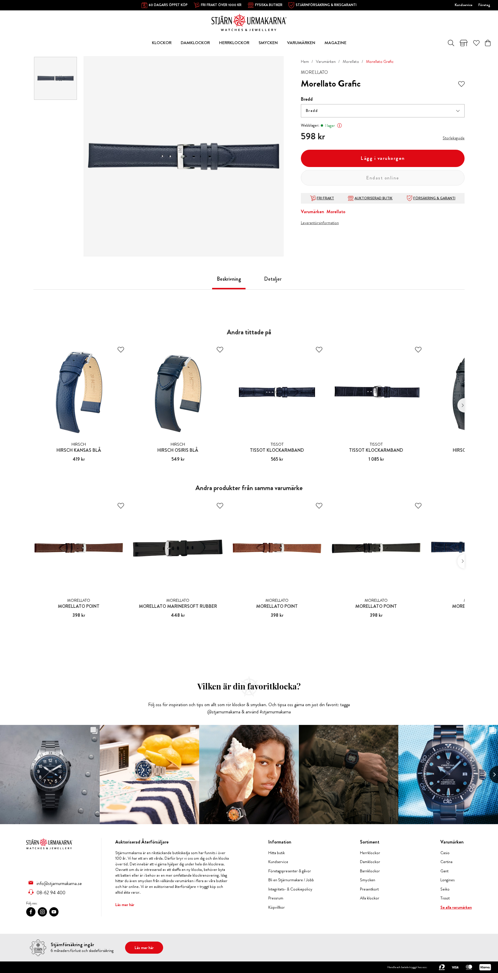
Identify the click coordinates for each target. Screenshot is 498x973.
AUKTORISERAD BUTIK (373, 198)
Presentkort (369, 889)
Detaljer (273, 279)
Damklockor (370, 862)
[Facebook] (30, 911)
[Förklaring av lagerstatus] (339, 125)
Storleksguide (454, 138)
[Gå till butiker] (464, 43)
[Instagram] (42, 911)
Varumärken (326, 61)
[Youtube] (54, 911)
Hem (305, 61)
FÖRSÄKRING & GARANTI (434, 198)
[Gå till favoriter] (476, 43)
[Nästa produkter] (461, 405)
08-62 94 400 (51, 892)
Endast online (382, 178)
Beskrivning (229, 279)
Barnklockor (370, 871)
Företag (484, 5)
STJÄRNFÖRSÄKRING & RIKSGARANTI (326, 5)
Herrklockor (370, 853)
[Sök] (451, 43)
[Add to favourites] (461, 83)
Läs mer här (124, 905)
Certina (446, 862)
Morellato (351, 61)
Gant (444, 871)
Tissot (445, 898)
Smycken (367, 880)
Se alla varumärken (456, 907)
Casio (445, 853)
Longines (447, 880)
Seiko (445, 889)
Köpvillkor (276, 907)
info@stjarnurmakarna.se (59, 883)
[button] (383, 110)
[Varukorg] (488, 43)
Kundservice (463, 5)
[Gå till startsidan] (249, 21)
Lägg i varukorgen (383, 158)
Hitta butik (276, 853)
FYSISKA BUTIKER (268, 5)
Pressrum (275, 898)
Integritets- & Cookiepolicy (290, 889)
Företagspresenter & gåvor (289, 871)
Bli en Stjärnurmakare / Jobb (291, 880)
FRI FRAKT (325, 198)
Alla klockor (369, 898)
